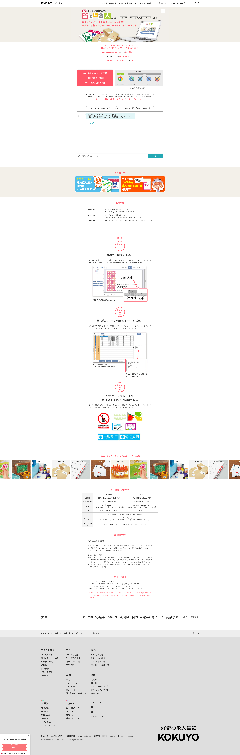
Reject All (14, 747)
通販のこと (45, 718)
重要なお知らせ (72, 718)
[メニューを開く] (196, 3)
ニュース (70, 703)
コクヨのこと (46, 721)
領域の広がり (46, 654)
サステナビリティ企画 (99, 689)
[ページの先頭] (197, 633)
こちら (122, 52)
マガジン (46, 703)
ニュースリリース (72, 707)
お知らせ (70, 714)
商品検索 (162, 3)
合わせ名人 (95, 633)
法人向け (94, 679)
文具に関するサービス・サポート (75, 633)
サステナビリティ (97, 702)
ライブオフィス (71, 686)
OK (14, 750)
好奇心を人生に (178, 727)
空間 (68, 675)
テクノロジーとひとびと (100, 686)
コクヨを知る (48, 650)
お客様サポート (97, 716)
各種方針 (96, 736)
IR (92, 707)
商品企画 (95, 693)
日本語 (104, 736)
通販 (93, 675)
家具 (93, 650)
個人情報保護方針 (57, 736)
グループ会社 (46, 672)
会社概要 (45, 668)
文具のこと (45, 707)
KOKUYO (45, 633)
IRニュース (70, 711)
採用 (93, 711)
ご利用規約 (70, 736)
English (113, 736)
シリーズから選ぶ (125, 3)
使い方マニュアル (112, 56)
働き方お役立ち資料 (75, 693)
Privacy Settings (14, 744)
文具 (60, 3)
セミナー (70, 689)
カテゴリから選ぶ (109, 3)
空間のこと (45, 714)
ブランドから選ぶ (98, 658)
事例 (68, 679)
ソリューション (72, 683)
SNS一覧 (44, 736)
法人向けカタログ (98, 665)
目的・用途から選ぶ (143, 3)
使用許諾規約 (129, 94)
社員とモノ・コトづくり (50, 658)
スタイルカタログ (178, 3)
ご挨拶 (44, 665)
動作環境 (136, 88)
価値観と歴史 (47, 661)
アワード (44, 675)
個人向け (94, 683)
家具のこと (45, 711)
